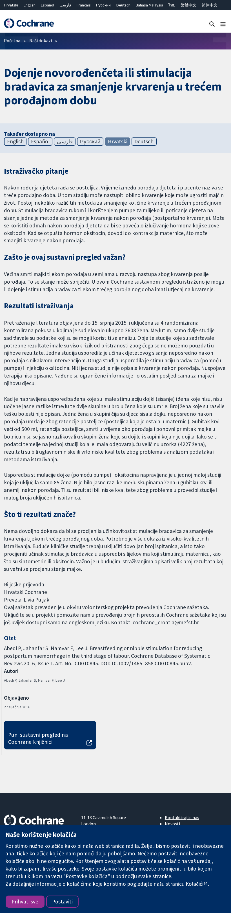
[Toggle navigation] (223, 23)
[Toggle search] (212, 23)
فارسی (65, 5)
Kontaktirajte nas (182, 817)
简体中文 (209, 5)
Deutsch (123, 5)
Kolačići (194, 883)
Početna (12, 40)
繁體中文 (188, 5)
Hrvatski (11, 5)
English (29, 5)
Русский (103, 5)
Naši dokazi (40, 40)
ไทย (171, 5)
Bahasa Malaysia (149, 5)
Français (84, 5)
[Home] (29, 23)
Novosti (172, 823)
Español (47, 5)
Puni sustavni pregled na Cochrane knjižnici (38, 738)
